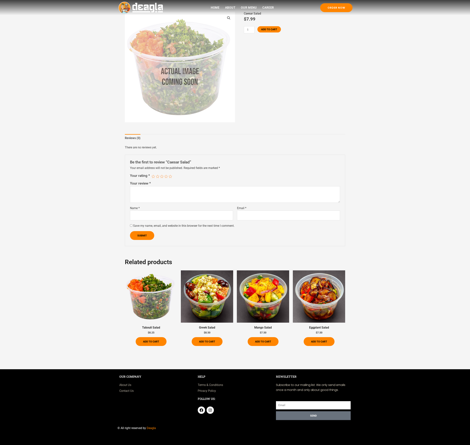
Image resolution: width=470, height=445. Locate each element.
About (230, 7)
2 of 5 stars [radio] (157, 176)
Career (268, 7)
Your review (140, 183)
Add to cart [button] (151, 341)
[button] (228, 18)
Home (215, 7)
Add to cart (269, 29)
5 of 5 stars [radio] (170, 176)
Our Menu (249, 7)
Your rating (140, 176)
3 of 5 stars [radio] (162, 176)
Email (241, 208)
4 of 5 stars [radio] (166, 176)
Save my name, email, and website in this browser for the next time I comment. (183, 225)
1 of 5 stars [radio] (153, 176)
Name (135, 208)
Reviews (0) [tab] (132, 138)
